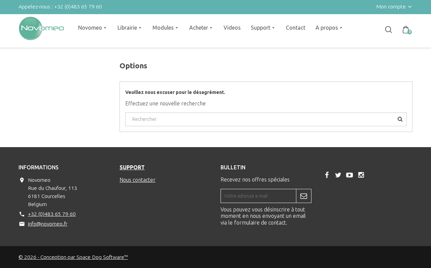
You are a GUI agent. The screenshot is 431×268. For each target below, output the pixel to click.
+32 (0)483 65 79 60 (52, 214)
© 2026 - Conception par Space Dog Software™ (73, 257)
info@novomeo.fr (47, 224)
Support (132, 167)
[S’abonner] (303, 196)
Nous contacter (138, 180)
